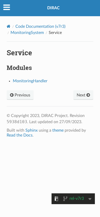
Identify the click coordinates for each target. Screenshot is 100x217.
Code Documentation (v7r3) (40, 26)
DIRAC (53, 8)
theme (58, 130)
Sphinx (31, 130)
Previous (22, 95)
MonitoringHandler (30, 81)
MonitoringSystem (27, 33)
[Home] (9, 26)
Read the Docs (20, 135)
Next (81, 95)
